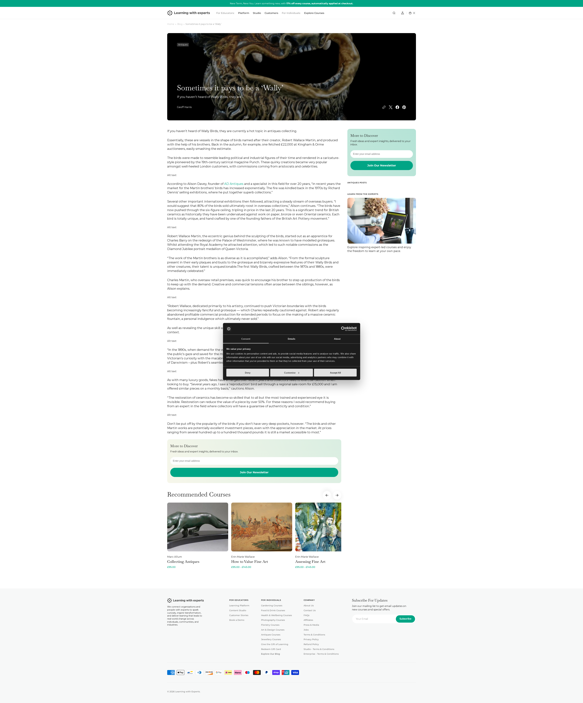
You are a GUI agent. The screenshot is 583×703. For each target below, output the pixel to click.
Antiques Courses (270, 634)
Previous (327, 495)
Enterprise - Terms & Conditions (321, 654)
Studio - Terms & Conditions (319, 649)
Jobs (306, 629)
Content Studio (237, 610)
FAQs (306, 615)
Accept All (335, 372)
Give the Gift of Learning (274, 644)
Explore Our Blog (270, 654)
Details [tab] (291, 339)
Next (337, 495)
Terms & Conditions (314, 634)
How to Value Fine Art (249, 561)
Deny (247, 372)
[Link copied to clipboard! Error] (384, 107)
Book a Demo (236, 620)
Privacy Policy (311, 639)
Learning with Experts (187, 691)
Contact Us (310, 610)
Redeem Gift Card (271, 649)
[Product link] (197, 535)
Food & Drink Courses (273, 610)
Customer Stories (238, 615)
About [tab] (337, 339)
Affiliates (308, 620)
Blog (179, 24)
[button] (394, 13)
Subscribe (405, 618)
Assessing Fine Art (310, 561)
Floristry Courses (270, 625)
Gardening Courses (271, 605)
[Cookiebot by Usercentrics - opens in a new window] (343, 329)
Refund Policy (311, 644)
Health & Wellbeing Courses (276, 615)
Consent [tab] (245, 339)
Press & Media (311, 625)
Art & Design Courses (272, 629)
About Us (309, 605)
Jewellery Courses (271, 639)
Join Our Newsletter (254, 472)
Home (170, 24)
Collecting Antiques (183, 561)
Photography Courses (273, 620)
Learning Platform (239, 605)
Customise (290, 372)
